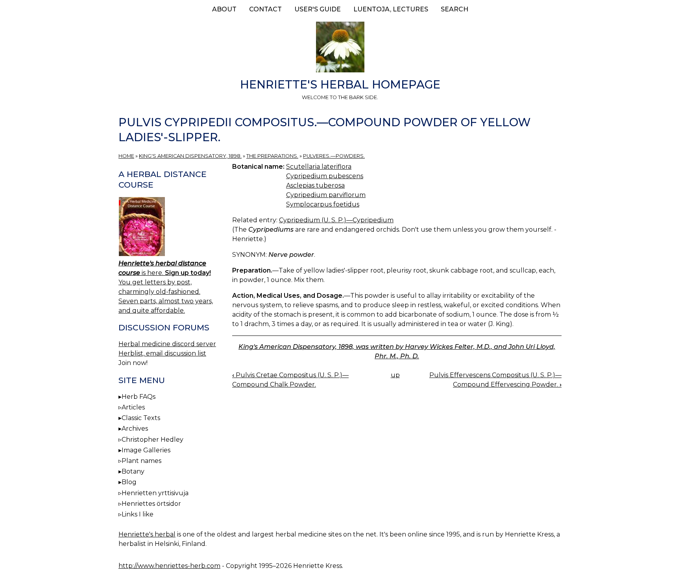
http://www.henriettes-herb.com (169, 566)
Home (126, 156)
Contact (265, 9)
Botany (133, 471)
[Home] (340, 48)
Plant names (141, 461)
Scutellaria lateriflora (318, 166)
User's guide (317, 9)
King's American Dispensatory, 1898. (190, 156)
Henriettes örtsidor (151, 503)
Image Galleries (146, 450)
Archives (135, 428)
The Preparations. (272, 156)
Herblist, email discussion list (162, 353)
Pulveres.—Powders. (334, 156)
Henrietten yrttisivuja (155, 493)
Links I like (137, 514)
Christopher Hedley (152, 439)
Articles (133, 407)
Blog (129, 482)
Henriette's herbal (147, 534)
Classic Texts (141, 418)
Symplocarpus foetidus (322, 204)
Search (454, 9)
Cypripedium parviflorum (326, 195)
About (224, 9)
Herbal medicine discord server (167, 344)
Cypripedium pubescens (324, 176)
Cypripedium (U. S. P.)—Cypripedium (336, 220)
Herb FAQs (138, 396)
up (395, 375)
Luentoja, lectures (390, 9)
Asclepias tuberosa (315, 185)
